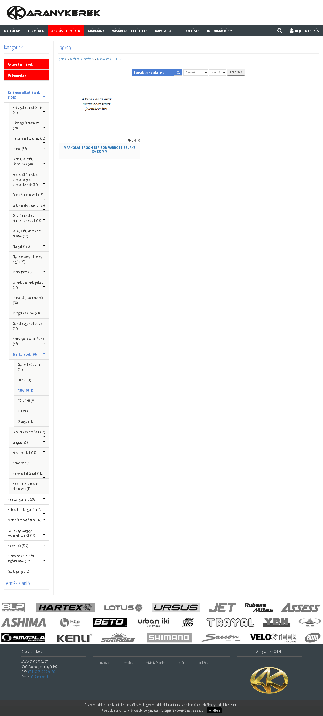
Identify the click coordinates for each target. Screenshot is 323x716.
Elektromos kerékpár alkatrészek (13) (25, 486)
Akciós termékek (20, 64)
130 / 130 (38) (27, 400)
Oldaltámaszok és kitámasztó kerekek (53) (27, 218)
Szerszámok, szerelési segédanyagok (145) (21, 558)
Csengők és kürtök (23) (26, 313)
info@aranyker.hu (40, 676)
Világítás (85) (20, 442)
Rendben (214, 710)
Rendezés (236, 72)
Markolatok (104, 58)
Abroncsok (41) (22, 463)
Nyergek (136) (21, 246)
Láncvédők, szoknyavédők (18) (28, 300)
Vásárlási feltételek (130, 30)
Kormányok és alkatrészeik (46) (28, 341)
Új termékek (17, 75)
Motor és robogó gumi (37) (24, 520)
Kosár (181, 662)
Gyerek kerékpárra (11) (29, 367)
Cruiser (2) (24, 411)
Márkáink (96, 30)
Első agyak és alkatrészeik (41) (27, 110)
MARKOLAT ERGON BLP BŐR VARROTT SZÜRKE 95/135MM (100, 149)
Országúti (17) (26, 421)
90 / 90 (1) (24, 380)
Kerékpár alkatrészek (82, 58)
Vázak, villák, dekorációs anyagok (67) (27, 233)
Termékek (36, 30)
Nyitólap (12, 30)
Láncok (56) (20, 148)
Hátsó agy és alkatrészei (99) (26, 125)
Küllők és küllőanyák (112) (28, 473)
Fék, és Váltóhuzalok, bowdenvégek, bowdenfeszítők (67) (25, 179)
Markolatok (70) (25, 354)
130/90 (118, 58)
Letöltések (190, 30)
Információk (218, 30)
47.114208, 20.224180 (41, 671)
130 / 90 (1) (25, 390)
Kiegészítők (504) (18, 545)
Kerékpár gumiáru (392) (22, 499)
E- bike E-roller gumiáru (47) (25, 509)
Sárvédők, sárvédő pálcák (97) (28, 285)
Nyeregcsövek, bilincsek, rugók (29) (27, 259)
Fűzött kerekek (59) (24, 452)
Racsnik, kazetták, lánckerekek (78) (23, 161)
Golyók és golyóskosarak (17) (27, 326)
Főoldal (62, 58)
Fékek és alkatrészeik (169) (29, 194)
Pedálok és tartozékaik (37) (29, 431)
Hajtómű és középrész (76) (29, 138)
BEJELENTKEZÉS (307, 30)
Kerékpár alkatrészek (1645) (24, 95)
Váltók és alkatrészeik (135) (29, 205)
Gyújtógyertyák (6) (18, 571)
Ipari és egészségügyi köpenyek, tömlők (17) (21, 533)
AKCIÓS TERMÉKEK (65, 30)
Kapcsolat (164, 30)
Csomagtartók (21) (24, 272)
